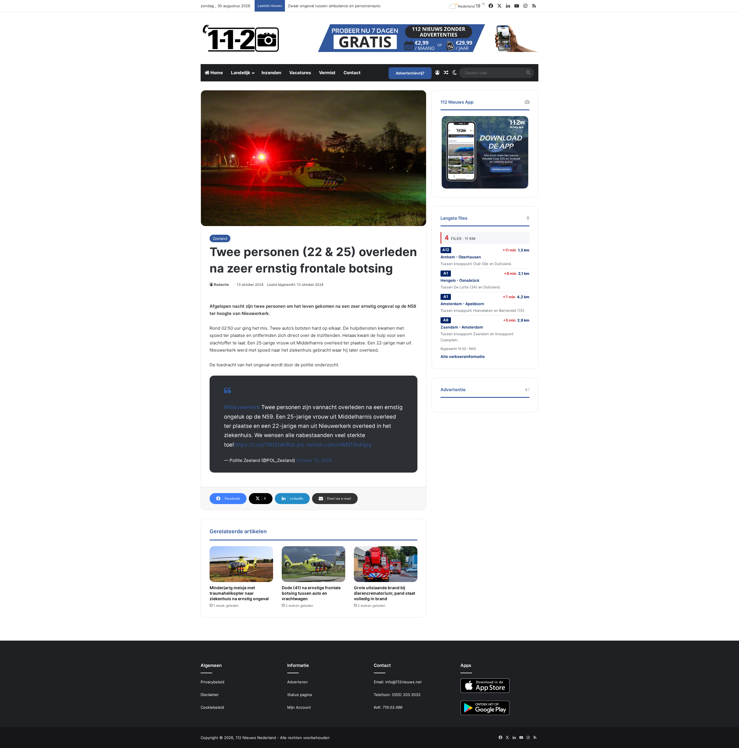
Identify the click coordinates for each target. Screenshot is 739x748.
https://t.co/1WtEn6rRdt (264, 444)
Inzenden (271, 72)
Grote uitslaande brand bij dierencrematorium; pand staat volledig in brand (384, 593)
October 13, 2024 (314, 460)
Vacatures (300, 72)
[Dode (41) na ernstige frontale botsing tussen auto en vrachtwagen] (313, 564)
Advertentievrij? (410, 73)
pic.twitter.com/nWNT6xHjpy (334, 444)
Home (216, 72)
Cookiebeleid (212, 707)
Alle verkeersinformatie (463, 356)
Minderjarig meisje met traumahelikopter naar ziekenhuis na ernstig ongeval (239, 593)
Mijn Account (299, 707)
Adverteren (297, 682)
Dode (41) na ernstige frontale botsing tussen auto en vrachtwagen (311, 593)
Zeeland (220, 238)
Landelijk (240, 72)
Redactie (221, 284)
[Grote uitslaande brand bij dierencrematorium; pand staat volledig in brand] (385, 564)
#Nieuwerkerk (242, 407)
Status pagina (299, 694)
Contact (352, 72)
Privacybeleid (212, 682)
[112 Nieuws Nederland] (241, 38)
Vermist (327, 72)
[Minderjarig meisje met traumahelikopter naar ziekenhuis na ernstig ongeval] (241, 564)
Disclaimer (210, 694)
